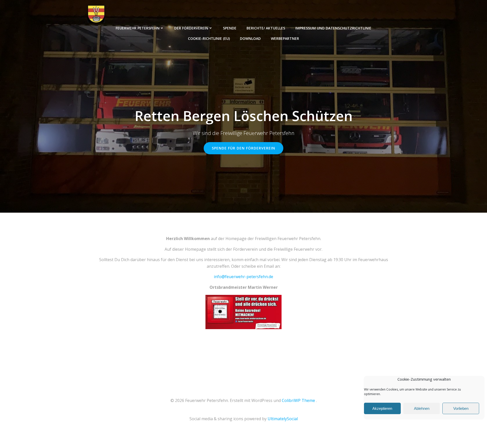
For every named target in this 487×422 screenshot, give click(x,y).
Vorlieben (460, 408)
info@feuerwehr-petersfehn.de (243, 276)
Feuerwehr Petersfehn (138, 28)
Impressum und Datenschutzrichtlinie (333, 28)
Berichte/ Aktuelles (266, 28)
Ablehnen (421, 408)
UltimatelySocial (283, 418)
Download (250, 38)
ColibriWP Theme (298, 400)
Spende (229, 28)
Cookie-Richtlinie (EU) (209, 38)
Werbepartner (285, 38)
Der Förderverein (191, 28)
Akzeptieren (382, 408)
